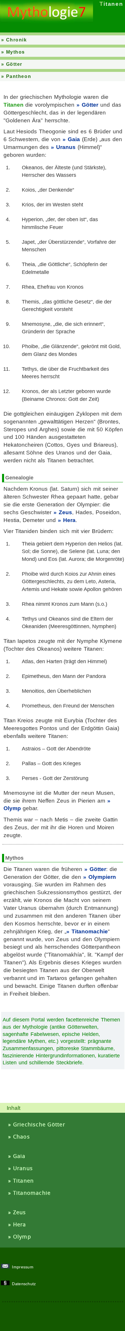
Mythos (15, 52)
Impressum (23, 1267)
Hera (69, 520)
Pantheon (18, 76)
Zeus (65, 512)
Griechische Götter (39, 1124)
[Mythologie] (46, 21)
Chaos (21, 1136)
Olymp (22, 1236)
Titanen (23, 1180)
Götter (14, 64)
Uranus (66, 147)
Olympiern (102, 877)
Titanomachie (90, 931)
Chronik (16, 39)
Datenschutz (25, 1283)
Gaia (74, 139)
